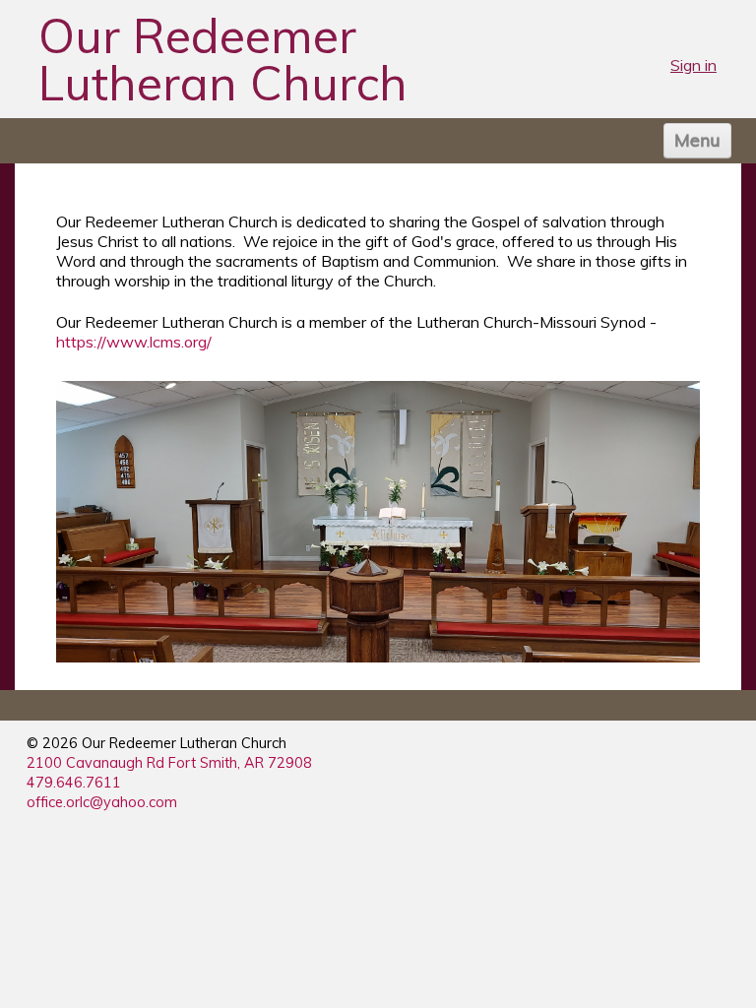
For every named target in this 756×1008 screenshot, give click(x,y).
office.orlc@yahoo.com (102, 802)
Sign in (693, 65)
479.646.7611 (74, 782)
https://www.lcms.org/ (134, 341)
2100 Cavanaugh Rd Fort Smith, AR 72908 (169, 763)
